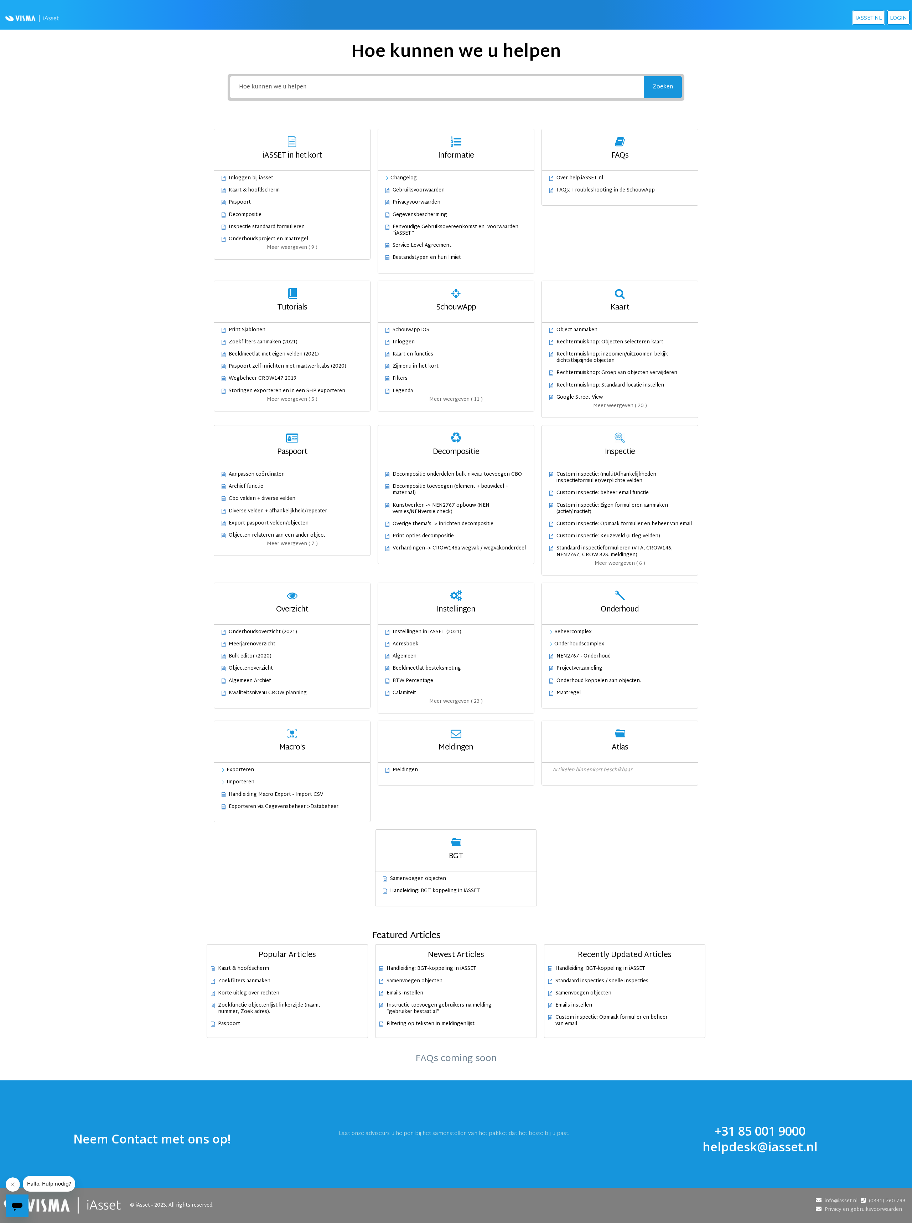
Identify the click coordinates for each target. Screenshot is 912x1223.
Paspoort (292, 452)
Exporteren (240, 770)
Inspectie (620, 452)
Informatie (456, 156)
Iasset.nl (868, 18)
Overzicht (292, 609)
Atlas (620, 747)
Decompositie (456, 452)
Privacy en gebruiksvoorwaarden (863, 1209)
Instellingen (456, 609)
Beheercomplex (573, 632)
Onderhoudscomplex (579, 644)
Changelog (403, 178)
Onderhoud (620, 609)
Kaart (620, 307)
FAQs (619, 156)
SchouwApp (456, 307)
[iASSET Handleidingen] (32, 17)
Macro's (292, 747)
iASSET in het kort (292, 156)
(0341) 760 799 (887, 1201)
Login (898, 18)
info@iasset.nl (842, 1201)
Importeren (240, 782)
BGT (456, 856)
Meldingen (456, 747)
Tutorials (292, 307)
